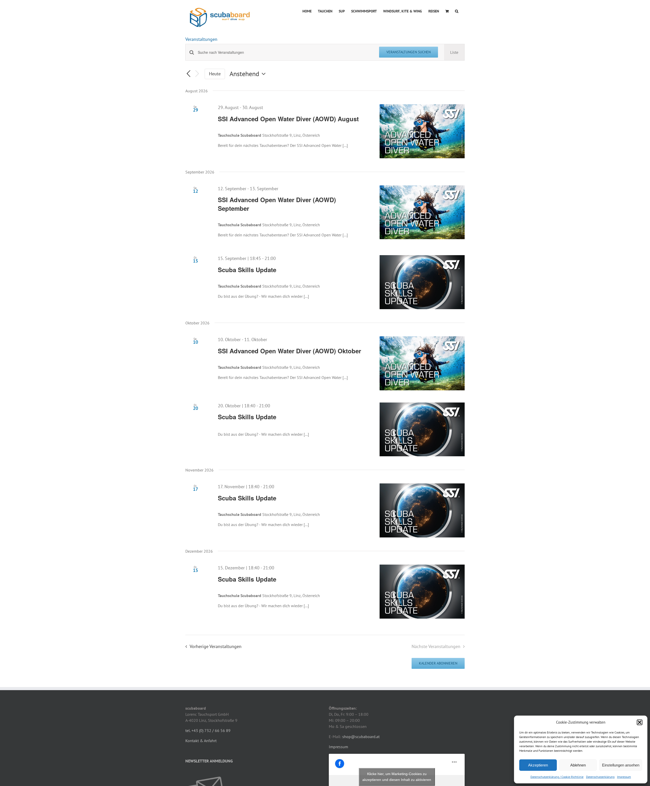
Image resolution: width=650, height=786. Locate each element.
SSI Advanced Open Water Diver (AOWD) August (288, 118)
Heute (215, 74)
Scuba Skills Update (247, 269)
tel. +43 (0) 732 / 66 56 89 (208, 730)
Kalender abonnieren (438, 663)
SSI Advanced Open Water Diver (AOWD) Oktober (289, 350)
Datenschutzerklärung (600, 777)
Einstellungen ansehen (620, 765)
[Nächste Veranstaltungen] (197, 74)
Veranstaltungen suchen (408, 52)
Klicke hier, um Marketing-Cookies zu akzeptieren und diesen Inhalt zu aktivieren (396, 777)
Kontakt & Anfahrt (201, 740)
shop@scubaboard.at (361, 736)
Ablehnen (578, 765)
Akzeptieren (538, 765)
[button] (639, 722)
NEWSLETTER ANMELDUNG (209, 760)
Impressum (624, 777)
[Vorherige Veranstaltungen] (188, 74)
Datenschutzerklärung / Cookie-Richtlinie (556, 777)
